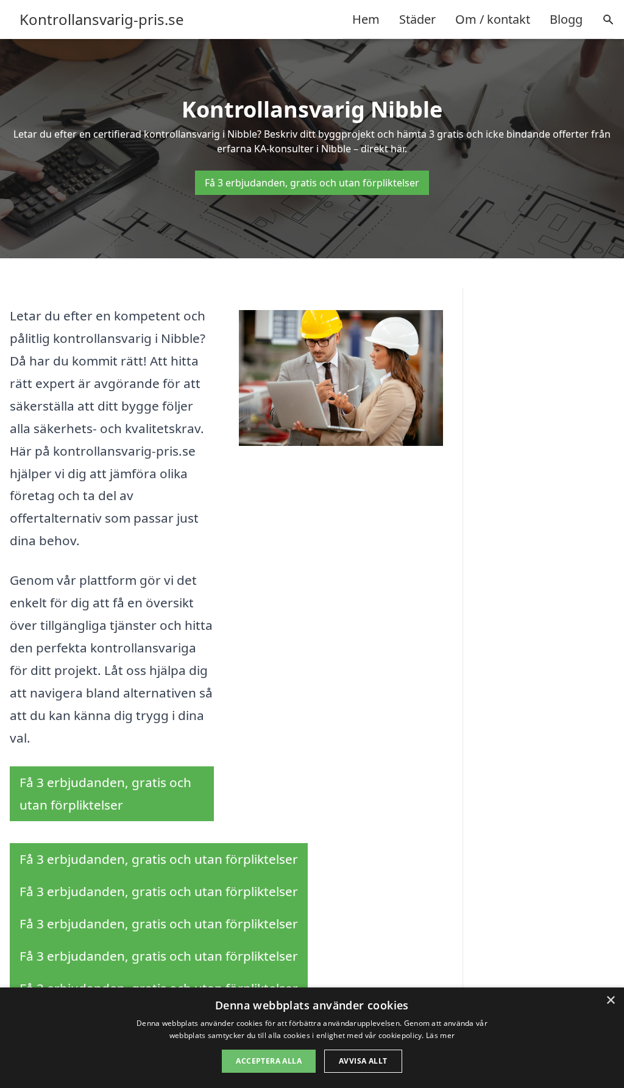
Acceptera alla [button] (269, 1061)
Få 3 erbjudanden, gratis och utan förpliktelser (312, 182)
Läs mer (440, 1035)
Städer (417, 19)
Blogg (566, 19)
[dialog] (312, 1037)
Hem (366, 19)
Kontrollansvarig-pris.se (102, 19)
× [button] (610, 1000)
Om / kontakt (492, 19)
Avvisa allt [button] (363, 1061)
